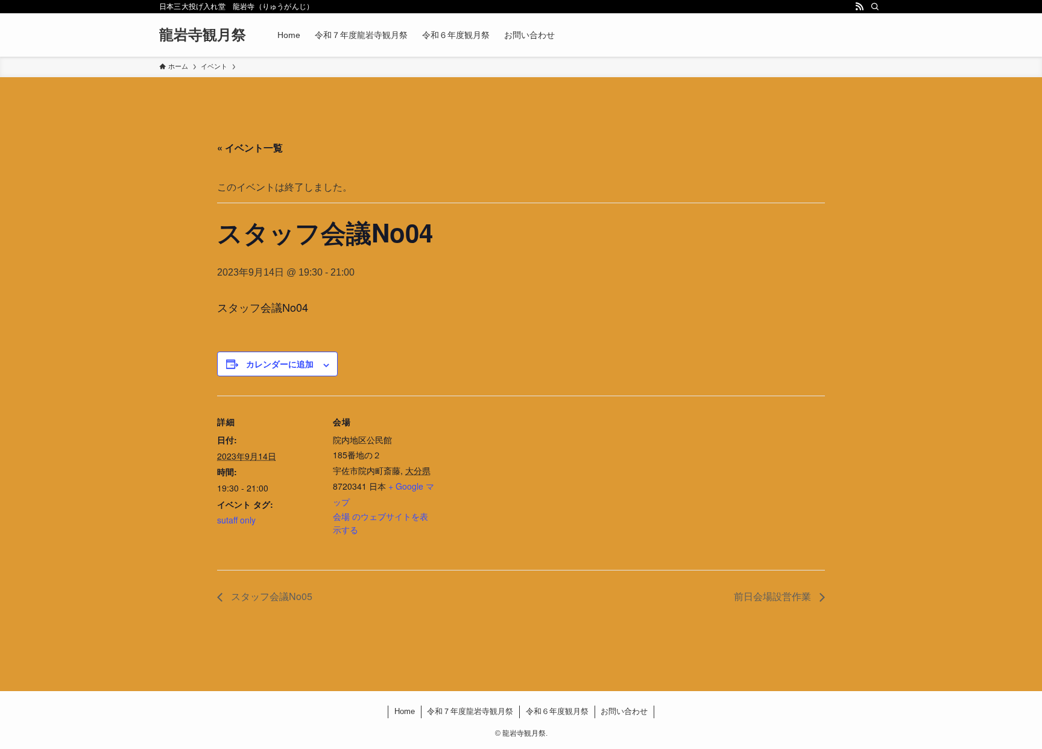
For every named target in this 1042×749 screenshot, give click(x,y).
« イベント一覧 (250, 147)
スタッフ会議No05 (270, 596)
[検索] (875, 6)
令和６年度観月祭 (557, 711)
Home (404, 711)
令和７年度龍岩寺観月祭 (470, 711)
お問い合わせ (624, 711)
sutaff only (236, 520)
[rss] (859, 6)
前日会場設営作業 (773, 596)
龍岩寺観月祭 (202, 35)
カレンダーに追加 (280, 364)
